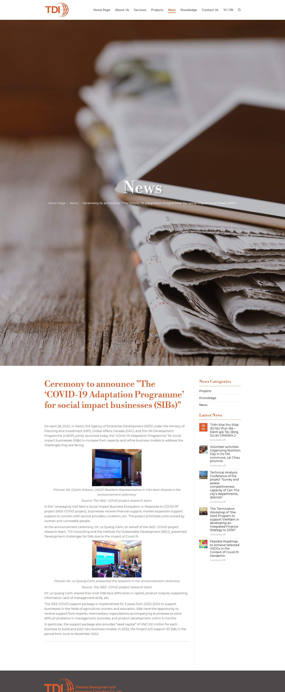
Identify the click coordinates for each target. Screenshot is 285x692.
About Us (122, 10)
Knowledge (189, 10)
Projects (157, 10)
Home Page (102, 10)
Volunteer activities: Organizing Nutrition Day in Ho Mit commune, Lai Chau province (225, 454)
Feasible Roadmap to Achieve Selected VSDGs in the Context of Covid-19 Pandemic (224, 548)
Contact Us (210, 10)
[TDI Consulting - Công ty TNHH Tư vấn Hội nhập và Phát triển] (56, 9)
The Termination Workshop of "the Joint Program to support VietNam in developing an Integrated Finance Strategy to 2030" (224, 519)
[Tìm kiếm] (239, 10)
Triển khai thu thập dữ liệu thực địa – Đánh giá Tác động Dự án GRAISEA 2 (224, 430)
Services (140, 10)
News (172, 10)
